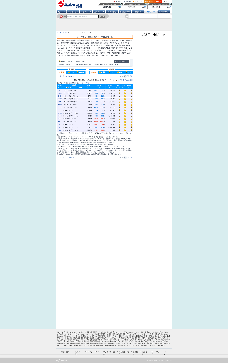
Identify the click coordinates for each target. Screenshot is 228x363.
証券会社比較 (163, 12)
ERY (60, 127)
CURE (60, 110)
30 (128, 76)
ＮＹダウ (105, 4)
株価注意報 (112, 12)
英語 (69, 87)
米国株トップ (73, 12)
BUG (59, 102)
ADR (120, 72)
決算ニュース (99, 12)
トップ (62, 12)
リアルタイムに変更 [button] (125, 80)
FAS (60, 130)
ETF (112, 72)
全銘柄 (93, 72)
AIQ (60, 90)
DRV (59, 119)
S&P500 (130, 4)
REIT (129, 72)
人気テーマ (151, 12)
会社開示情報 (125, 12)
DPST (60, 113)
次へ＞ (71, 76)
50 (131, 76)
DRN (60, 116)
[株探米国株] (70, 4)
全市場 (61, 72)
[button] (118, 90)
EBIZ (60, 121)
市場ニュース (86, 12)
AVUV (60, 93)
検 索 (102, 16)
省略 (80, 87)
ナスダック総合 (155, 4)
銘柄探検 (138, 12)
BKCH (60, 96)
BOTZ (60, 99)
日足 (81, 83)
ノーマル (72, 83)
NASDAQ (81, 72)
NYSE (72, 72)
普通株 (103, 72)
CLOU (60, 107)
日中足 (87, 83)
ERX (60, 124)
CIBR (60, 104)
